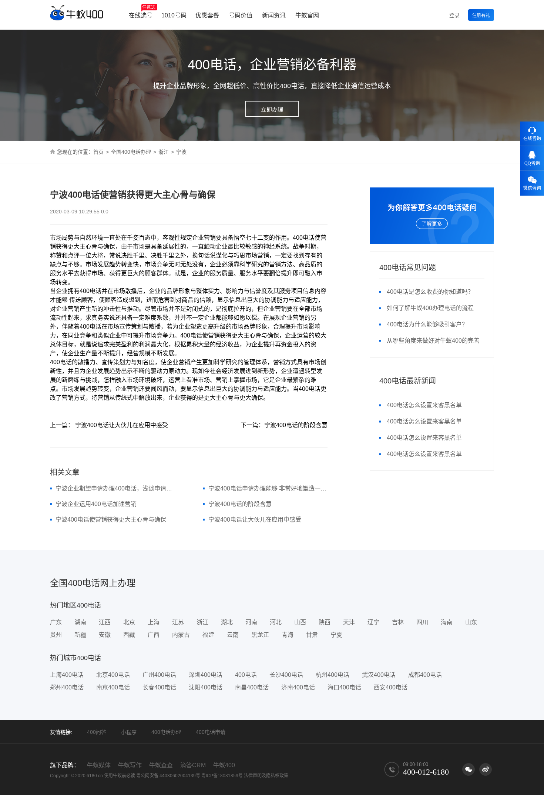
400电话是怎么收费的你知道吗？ (430, 292)
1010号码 (174, 15)
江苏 (178, 622)
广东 (56, 622)
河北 (276, 622)
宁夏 (336, 635)
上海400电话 (67, 675)
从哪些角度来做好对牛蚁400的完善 (433, 340)
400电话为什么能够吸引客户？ (427, 324)
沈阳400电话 (205, 687)
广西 (153, 635)
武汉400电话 (379, 675)
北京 (129, 622)
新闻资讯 (274, 15)
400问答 (96, 732)
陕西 (324, 622)
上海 (153, 622)
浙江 (163, 152)
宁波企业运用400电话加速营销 (96, 504)
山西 (300, 622)
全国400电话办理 (131, 152)
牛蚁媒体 (99, 765)
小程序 (129, 732)
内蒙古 (181, 635)
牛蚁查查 (161, 765)
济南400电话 (298, 687)
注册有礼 (481, 15)
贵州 (56, 635)
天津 (349, 622)
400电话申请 (210, 732)
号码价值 (240, 15)
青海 (287, 635)
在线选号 (142, 12)
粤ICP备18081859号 (222, 775)
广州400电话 (159, 675)
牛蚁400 (224, 765)
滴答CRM (193, 765)
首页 (98, 152)
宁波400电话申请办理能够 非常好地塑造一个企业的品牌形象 (268, 488)
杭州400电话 (332, 675)
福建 (208, 635)
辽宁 (373, 622)
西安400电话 (390, 687)
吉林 (398, 622)
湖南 (80, 622)
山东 (471, 622)
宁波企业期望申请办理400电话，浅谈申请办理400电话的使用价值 (115, 488)
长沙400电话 (286, 675)
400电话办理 (166, 732)
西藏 (129, 635)
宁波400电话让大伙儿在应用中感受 (254, 519)
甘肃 (312, 635)
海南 (447, 622)
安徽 (105, 635)
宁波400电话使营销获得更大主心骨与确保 (111, 519)
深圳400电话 (205, 675)
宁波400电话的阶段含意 (240, 504)
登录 (454, 15)
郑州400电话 (67, 687)
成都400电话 (425, 675)
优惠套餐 (207, 15)
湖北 (227, 622)
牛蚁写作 (130, 765)
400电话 (246, 675)
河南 (251, 622)
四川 (422, 622)
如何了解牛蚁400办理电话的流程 (430, 308)
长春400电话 (159, 687)
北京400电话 (113, 675)
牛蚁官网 (307, 15)
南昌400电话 (252, 687)
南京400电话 (113, 687)
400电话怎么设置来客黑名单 (424, 405)
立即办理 (272, 109)
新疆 (80, 635)
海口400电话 (344, 687)
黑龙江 (260, 635)
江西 (105, 622)
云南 (233, 635)
